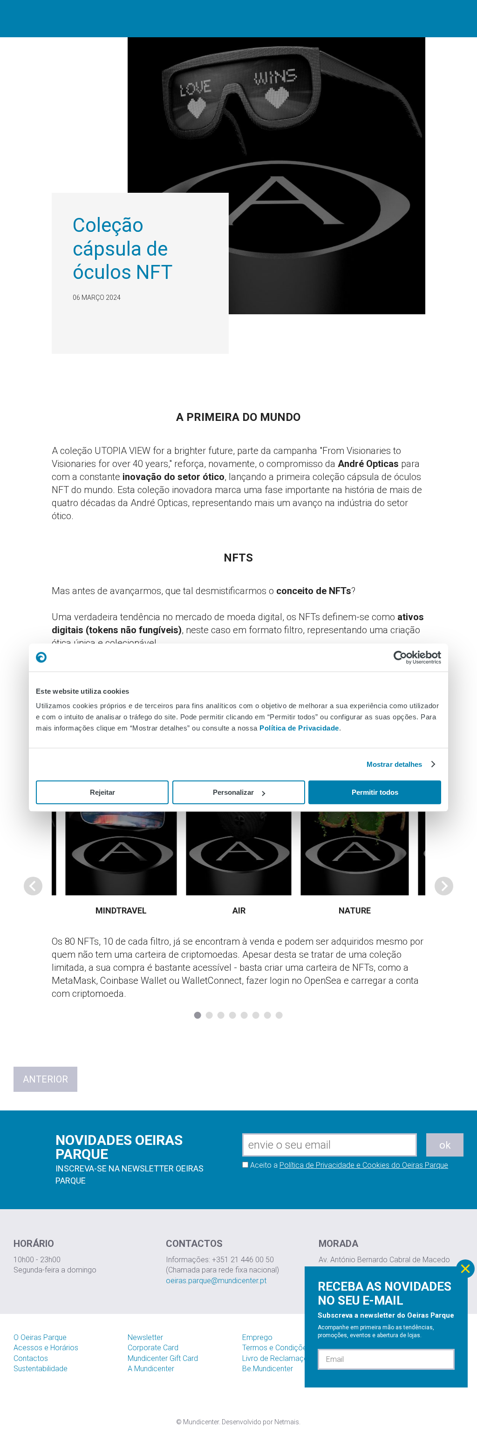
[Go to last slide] (33, 886)
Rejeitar (102, 792)
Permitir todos (375, 792)
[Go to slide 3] (221, 1015)
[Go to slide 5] (244, 1015)
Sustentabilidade (41, 1368)
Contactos (31, 1358)
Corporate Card (153, 1347)
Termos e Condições (276, 1347)
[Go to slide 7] (267, 1015)
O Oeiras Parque (40, 1337)
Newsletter (145, 1337)
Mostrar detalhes (394, 764)
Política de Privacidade (299, 728)
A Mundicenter (151, 1368)
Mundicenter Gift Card (163, 1358)
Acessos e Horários (46, 1347)
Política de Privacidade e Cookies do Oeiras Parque (363, 1165)
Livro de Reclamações (279, 1358)
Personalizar (233, 792)
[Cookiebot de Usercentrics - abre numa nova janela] (400, 657)
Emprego (257, 1337)
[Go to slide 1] (197, 1015)
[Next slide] (444, 886)
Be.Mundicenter (267, 1368)
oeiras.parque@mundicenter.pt (216, 1280)
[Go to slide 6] (255, 1015)
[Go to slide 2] (209, 1015)
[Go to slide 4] (232, 1015)
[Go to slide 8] (279, 1015)
